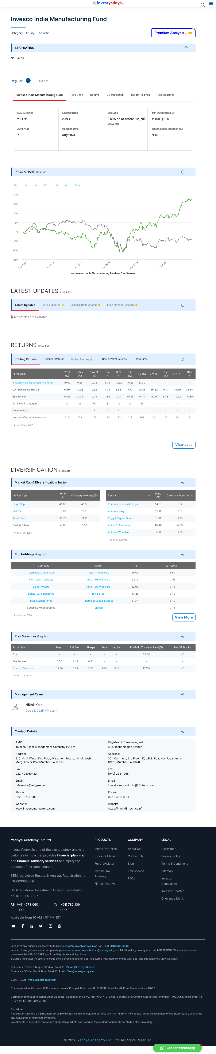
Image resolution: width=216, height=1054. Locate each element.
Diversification (115, 94)
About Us (134, 849)
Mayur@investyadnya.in (80, 967)
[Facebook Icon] (22, 926)
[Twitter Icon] (40, 926)
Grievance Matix (172, 898)
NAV (25, 112)
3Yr (56, 185)
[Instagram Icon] (50, 926)
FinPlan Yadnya (105, 883)
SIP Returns (140, 358)
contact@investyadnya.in (78, 946)
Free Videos (136, 871)
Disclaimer (168, 849)
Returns (94, 94)
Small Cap (18, 518)
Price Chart (76, 94)
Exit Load (113, 112)
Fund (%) (63, 495)
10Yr (77, 185)
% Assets (171, 565)
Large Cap (18, 504)
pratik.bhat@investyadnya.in (101, 950)
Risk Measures (165, 94)
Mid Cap (17, 511)
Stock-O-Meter (104, 856)
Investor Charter (172, 891)
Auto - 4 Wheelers (118, 532)
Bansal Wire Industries (41, 593)
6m (35, 185)
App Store (80, 954)
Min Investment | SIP (163, 112)
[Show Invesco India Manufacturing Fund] (93, 275)
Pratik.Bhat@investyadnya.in (76, 971)
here (189, 950)
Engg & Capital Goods (121, 518)
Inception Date (70, 128)
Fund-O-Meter (104, 863)
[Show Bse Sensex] (125, 275)
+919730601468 (119, 946)
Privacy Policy (171, 856)
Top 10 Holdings (140, 94)
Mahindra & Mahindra (41, 572)
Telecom (98, 607)
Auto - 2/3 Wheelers (120, 525)
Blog (131, 863)
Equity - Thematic (37, 33)
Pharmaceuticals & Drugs (123, 504)
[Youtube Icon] (13, 926)
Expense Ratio (70, 112)
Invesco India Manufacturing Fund (39, 95)
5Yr (66, 185)
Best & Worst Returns (114, 358)
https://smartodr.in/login (42, 979)
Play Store (62, 954)
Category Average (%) (84, 495)
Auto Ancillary (116, 511)
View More (184, 617)
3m (25, 185)
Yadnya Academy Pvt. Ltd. (98, 1040)
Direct (44, 81)
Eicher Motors (41, 586)
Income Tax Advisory (102, 873)
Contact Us (135, 856)
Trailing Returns (25, 359)
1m (15, 185)
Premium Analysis (173, 31)
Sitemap (167, 871)
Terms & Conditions (174, 863)
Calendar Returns (54, 358)
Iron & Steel (98, 593)
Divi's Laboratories (41, 600)
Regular (17, 81)
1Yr (45, 185)
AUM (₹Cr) (23, 128)
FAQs (131, 878)
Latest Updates (25, 305)
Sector (112, 495)
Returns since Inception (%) (167, 128)
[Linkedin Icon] (31, 926)
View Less (183, 445)
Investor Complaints (169, 881)
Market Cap (19, 495)
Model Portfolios (105, 849)
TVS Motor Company (41, 579)
